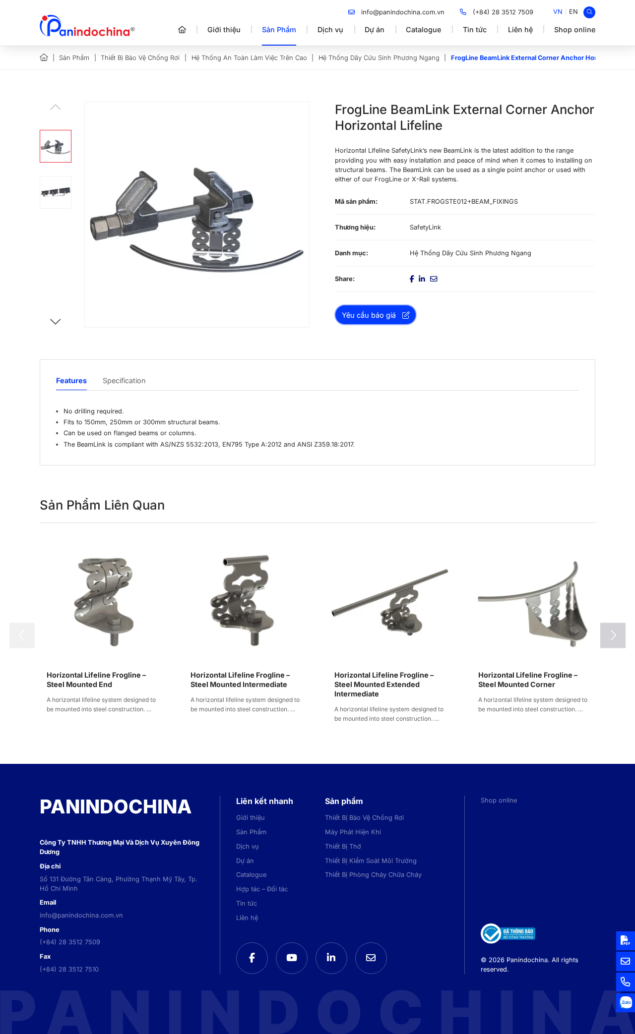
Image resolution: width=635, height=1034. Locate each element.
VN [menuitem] (558, 11)
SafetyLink (425, 227)
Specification (124, 380)
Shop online (574, 29)
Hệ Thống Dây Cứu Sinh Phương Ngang (379, 57)
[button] (55, 321)
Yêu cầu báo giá (369, 315)
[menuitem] (558, 12)
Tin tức (475, 29)
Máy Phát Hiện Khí (353, 832)
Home (44, 57)
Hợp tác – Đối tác (262, 889)
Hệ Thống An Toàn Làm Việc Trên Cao (249, 57)
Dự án (374, 29)
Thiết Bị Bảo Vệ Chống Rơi (140, 57)
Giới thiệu (224, 29)
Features (71, 380)
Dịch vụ (330, 29)
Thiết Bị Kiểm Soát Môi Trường (371, 860)
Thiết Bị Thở (343, 846)
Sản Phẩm (279, 29)
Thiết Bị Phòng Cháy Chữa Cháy (373, 874)
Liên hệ (520, 29)
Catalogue (423, 29)
